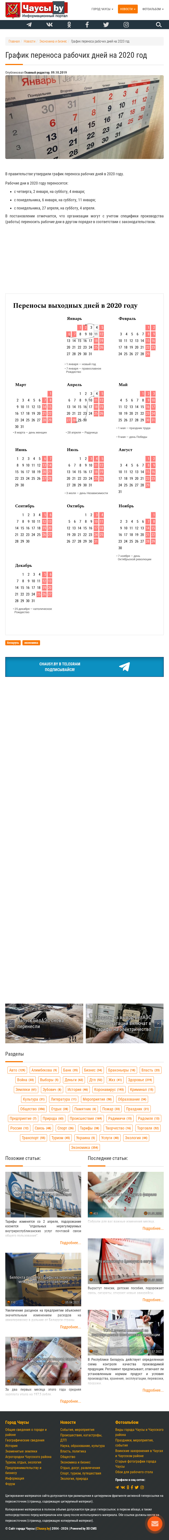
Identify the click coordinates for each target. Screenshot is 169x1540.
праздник (137, 1109)
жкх (114, 1079)
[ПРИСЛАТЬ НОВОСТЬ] (154, 1523)
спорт (65, 1128)
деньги (73, 1079)
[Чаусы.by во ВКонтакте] (49, 25)
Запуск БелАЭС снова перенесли (40, 1023)
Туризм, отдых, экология (23, 1462)
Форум (10, 1484)
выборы (48, 1079)
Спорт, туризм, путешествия (80, 1473)
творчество (117, 1128)
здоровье (139, 1079)
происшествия (85, 1118)
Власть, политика (73, 1451)
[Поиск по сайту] (158, 24)
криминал (141, 1089)
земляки (25, 1089)
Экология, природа (74, 1479)
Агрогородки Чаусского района (28, 1457)
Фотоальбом (152, 9)
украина (85, 1137)
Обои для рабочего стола (134, 1472)
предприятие (22, 1118)
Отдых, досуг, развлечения (80, 1468)
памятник (84, 1109)
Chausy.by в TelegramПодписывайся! (59, 667)
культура (33, 1099)
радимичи (119, 1118)
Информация (14, 1478)
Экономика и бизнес (75, 1462)
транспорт (33, 1137)
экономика (84, 1147)
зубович (51, 1089)
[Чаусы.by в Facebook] (87, 25)
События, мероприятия (77, 1430)
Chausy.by (43, 1529)
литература (63, 1099)
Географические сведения (24, 1440)
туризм (60, 1137)
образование (131, 1099)
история (77, 1089)
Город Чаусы (101, 9)
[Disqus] (84, 811)
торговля (147, 1128)
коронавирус (108, 1089)
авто (16, 1070)
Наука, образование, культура (82, 1446)
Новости (126, 9)
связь (42, 1128)
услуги (109, 1137)
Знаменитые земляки (21, 1451)
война (25, 1079)
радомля (148, 1118)
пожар (110, 1109)
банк (70, 1070)
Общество (67, 1457)
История (11, 1446)
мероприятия (97, 1099)
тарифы (89, 1128)
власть (150, 1070)
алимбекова (43, 1070)
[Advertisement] (84, 259)
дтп (95, 1079)
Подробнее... (70, 1242)
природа (52, 1118)
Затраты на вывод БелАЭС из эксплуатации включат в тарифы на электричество (122, 1023)
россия (19, 1128)
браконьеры (121, 1070)
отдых (59, 1109)
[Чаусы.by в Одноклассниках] (69, 25)
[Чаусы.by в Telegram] (29, 25)
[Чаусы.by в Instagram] (126, 25)
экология (135, 1137)
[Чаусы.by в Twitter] (106, 25)
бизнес (92, 1070)
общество (32, 1109)
